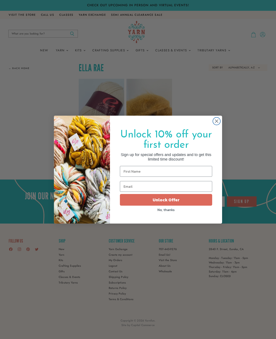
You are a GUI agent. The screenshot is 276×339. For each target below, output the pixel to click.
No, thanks (166, 209)
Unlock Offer (166, 200)
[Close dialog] (216, 121)
